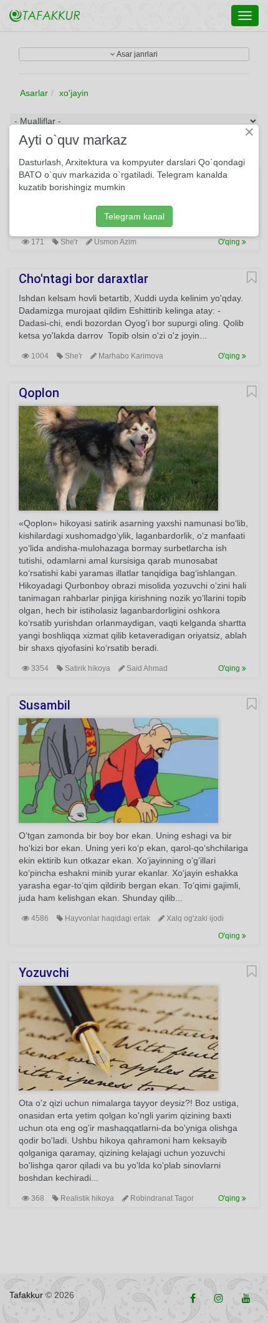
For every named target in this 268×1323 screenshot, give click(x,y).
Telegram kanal (134, 216)
